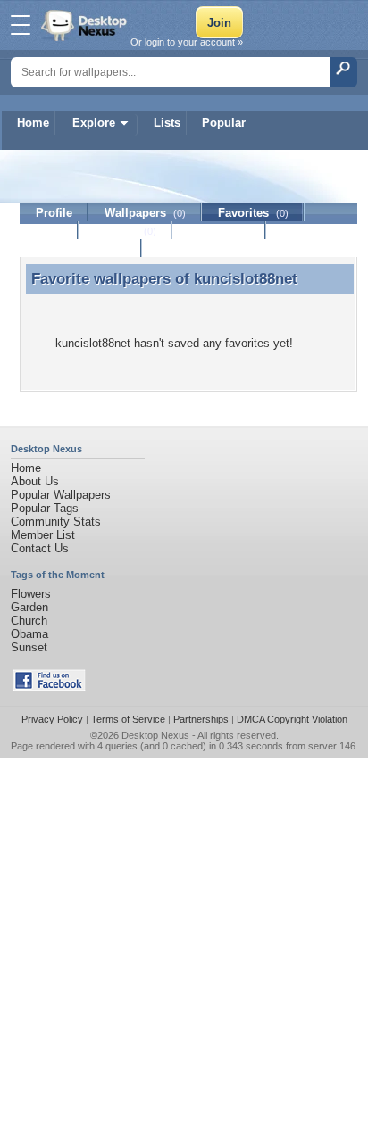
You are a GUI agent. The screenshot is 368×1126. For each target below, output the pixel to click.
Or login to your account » (186, 42)
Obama (29, 634)
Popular (224, 122)
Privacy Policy (52, 719)
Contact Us (40, 548)
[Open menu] (21, 25)
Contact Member (81, 248)
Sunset (29, 647)
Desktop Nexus (155, 735)
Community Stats (56, 521)
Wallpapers (145, 212)
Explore (93, 122)
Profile (54, 212)
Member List (43, 535)
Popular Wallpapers (61, 494)
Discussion (219, 230)
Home (33, 122)
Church (29, 620)
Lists (167, 122)
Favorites (253, 212)
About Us (35, 481)
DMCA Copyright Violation (292, 719)
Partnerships (201, 719)
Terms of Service (128, 719)
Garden (29, 607)
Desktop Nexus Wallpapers (85, 25)
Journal (125, 230)
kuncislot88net (245, 278)
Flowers (31, 593)
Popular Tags (45, 508)
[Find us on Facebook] (49, 687)
